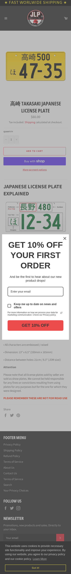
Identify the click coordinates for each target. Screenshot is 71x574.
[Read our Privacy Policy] (61, 313)
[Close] (65, 238)
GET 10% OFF (35, 325)
